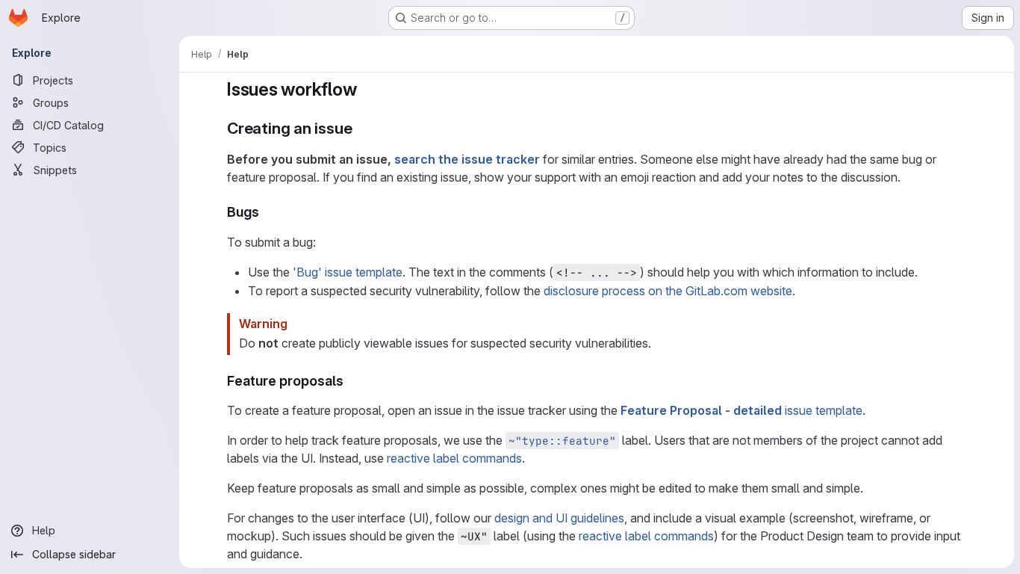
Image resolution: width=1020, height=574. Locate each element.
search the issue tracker (467, 159)
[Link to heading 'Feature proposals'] (350, 381)
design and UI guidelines (559, 517)
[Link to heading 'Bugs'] (266, 212)
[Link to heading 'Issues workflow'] (366, 89)
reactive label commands (454, 458)
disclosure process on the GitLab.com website (668, 290)
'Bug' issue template (347, 272)
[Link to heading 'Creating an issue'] (360, 128)
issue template (741, 410)
